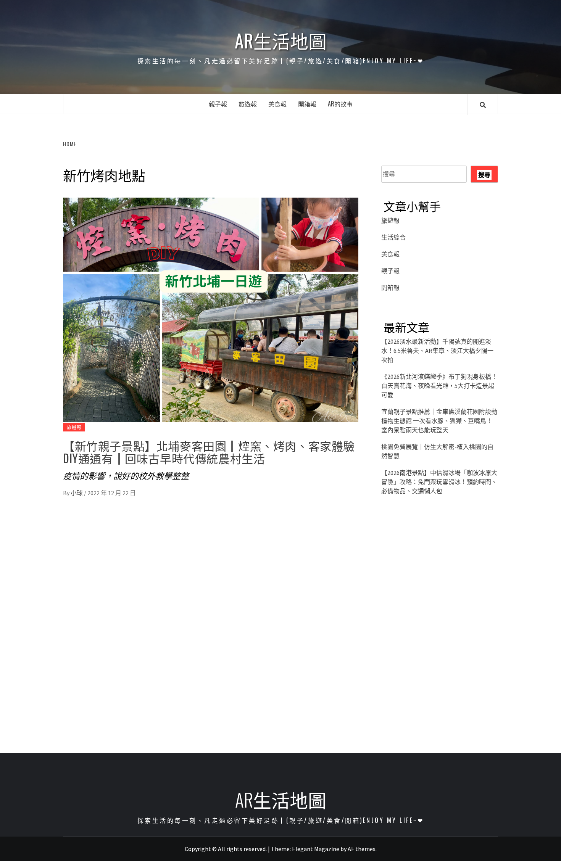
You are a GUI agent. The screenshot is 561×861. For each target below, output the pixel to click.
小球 (77, 493)
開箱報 (307, 103)
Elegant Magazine (315, 849)
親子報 (218, 103)
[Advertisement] (439, 574)
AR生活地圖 (281, 40)
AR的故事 (340, 103)
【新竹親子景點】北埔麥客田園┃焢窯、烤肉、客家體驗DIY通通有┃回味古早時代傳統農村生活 (209, 452)
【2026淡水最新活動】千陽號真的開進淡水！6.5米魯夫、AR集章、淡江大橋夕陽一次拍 (437, 351)
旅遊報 (248, 103)
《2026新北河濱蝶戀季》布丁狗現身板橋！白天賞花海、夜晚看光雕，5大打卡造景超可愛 (439, 386)
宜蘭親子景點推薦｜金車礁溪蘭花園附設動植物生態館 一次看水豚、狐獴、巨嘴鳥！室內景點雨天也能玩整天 (439, 421)
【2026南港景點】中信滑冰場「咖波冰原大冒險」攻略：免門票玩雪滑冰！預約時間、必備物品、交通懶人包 (439, 482)
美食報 (277, 103)
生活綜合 (393, 237)
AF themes (362, 849)
